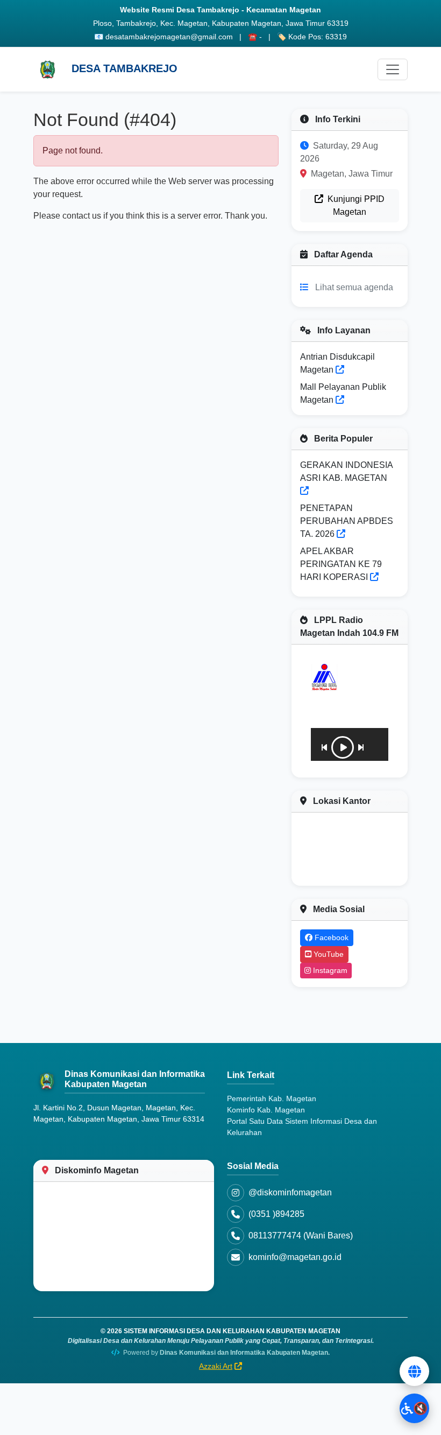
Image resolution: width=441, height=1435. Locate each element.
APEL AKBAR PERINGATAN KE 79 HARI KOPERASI (341, 564)
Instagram (329, 970)
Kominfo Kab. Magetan (266, 1109)
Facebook (330, 937)
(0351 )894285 (276, 1214)
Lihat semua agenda (354, 287)
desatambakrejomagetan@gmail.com (169, 36)
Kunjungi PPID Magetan (355, 205)
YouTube (327, 954)
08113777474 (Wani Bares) (300, 1235)
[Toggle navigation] (393, 69)
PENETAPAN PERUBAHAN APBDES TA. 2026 (346, 520)
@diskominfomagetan (290, 1192)
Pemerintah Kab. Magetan (271, 1098)
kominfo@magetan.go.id (295, 1257)
